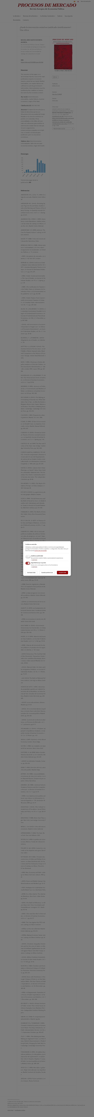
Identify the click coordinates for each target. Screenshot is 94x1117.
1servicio (34, 560)
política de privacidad (40, 550)
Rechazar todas (31, 572)
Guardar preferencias (47, 572)
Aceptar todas (62, 572)
